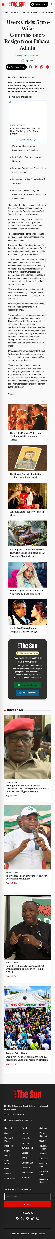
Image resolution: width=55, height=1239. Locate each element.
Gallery (7, 1168)
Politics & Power (12, 782)
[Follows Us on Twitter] (36, 67)
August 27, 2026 (12, 796)
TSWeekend (27, 1148)
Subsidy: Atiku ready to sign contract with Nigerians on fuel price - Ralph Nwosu (25, 969)
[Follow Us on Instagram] (37, 1218)
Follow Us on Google (41, 4)
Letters (7, 1173)
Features (26, 1177)
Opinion (25, 1143)
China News (47, 12)
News (7, 1156)
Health (25, 1133)
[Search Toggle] (51, 3)
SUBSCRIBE (27, 1204)
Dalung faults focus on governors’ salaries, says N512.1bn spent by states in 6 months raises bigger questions (27, 789)
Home (5, 12)
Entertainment (10, 1178)
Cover (7, 1133)
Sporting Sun (27, 1163)
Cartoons (43, 1128)
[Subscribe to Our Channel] (27, 1218)
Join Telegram (29, 693)
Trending (43, 1153)
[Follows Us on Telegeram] (47, 67)
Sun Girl (42, 1141)
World (24, 1158)
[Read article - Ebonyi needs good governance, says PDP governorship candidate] (27, 837)
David (31, 60)
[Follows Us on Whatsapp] (41, 67)
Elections (9, 1053)
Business (35, 12)
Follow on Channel (29, 685)
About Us (43, 1158)
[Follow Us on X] (22, 1218)
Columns (25, 12)
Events (25, 1128)
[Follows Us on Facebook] (30, 67)
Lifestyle (26, 1138)
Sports (7, 1151)
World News (27, 1172)
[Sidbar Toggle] (3, 4)
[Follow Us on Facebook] (17, 1218)
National (14, 12)
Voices (25, 1153)
